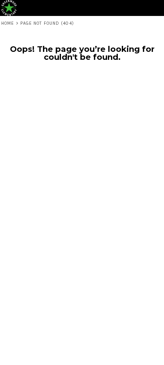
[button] (142, 8)
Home (7, 23)
